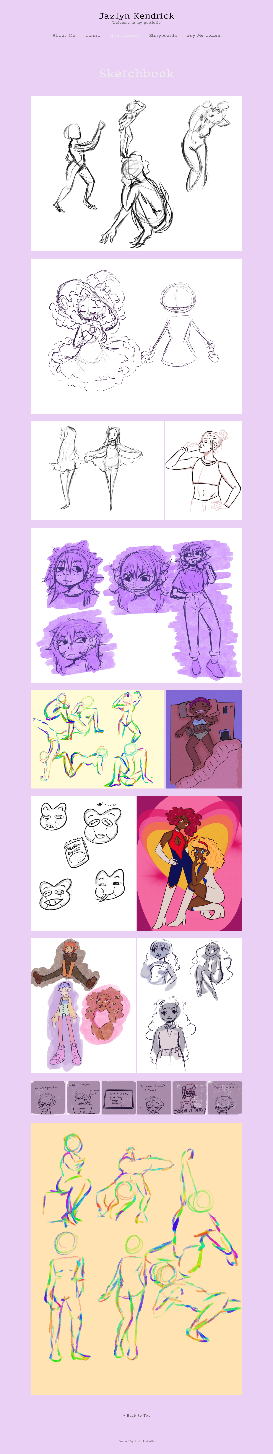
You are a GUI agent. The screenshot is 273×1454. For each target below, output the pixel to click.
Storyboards (163, 35)
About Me (64, 35)
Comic (92, 35)
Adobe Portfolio (144, 1441)
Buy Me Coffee (203, 35)
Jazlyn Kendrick (136, 15)
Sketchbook (124, 35)
